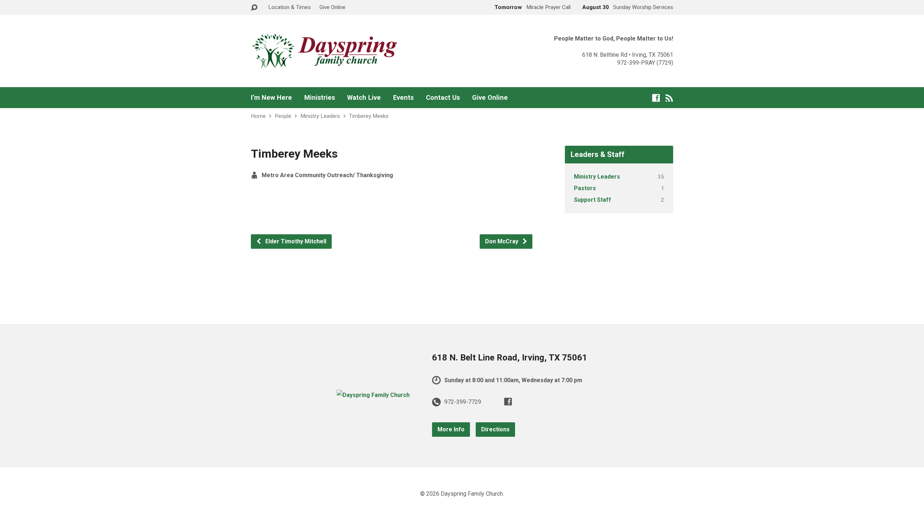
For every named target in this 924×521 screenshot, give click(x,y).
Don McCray (502, 241)
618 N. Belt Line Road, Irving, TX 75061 (509, 358)
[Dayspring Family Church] (373, 395)
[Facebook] (656, 98)
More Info (451, 429)
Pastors (585, 188)
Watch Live (364, 97)
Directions (495, 429)
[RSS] (669, 98)
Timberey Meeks (368, 116)
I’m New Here (271, 97)
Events (403, 97)
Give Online (332, 7)
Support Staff (592, 199)
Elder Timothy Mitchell (295, 241)
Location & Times (289, 7)
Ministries (319, 97)
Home (258, 116)
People (283, 116)
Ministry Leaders (320, 116)
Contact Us (443, 97)
